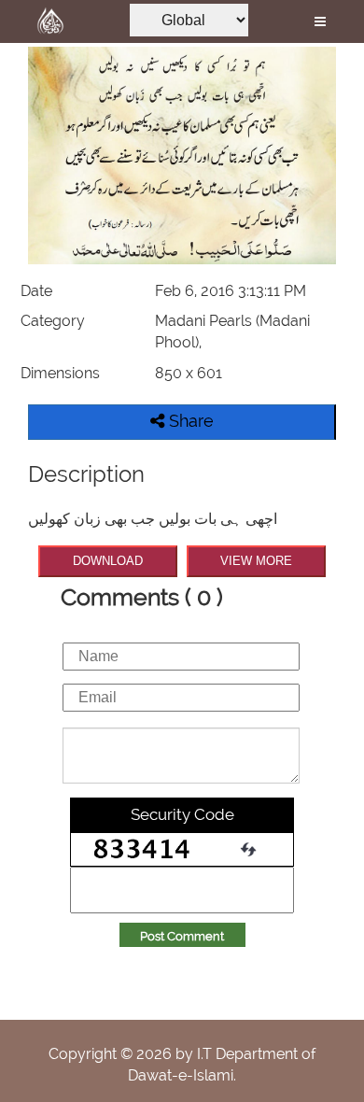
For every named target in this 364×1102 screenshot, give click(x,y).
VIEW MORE (256, 561)
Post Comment (182, 936)
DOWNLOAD (108, 561)
